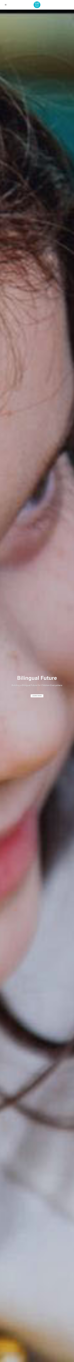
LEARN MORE (37, 695)
